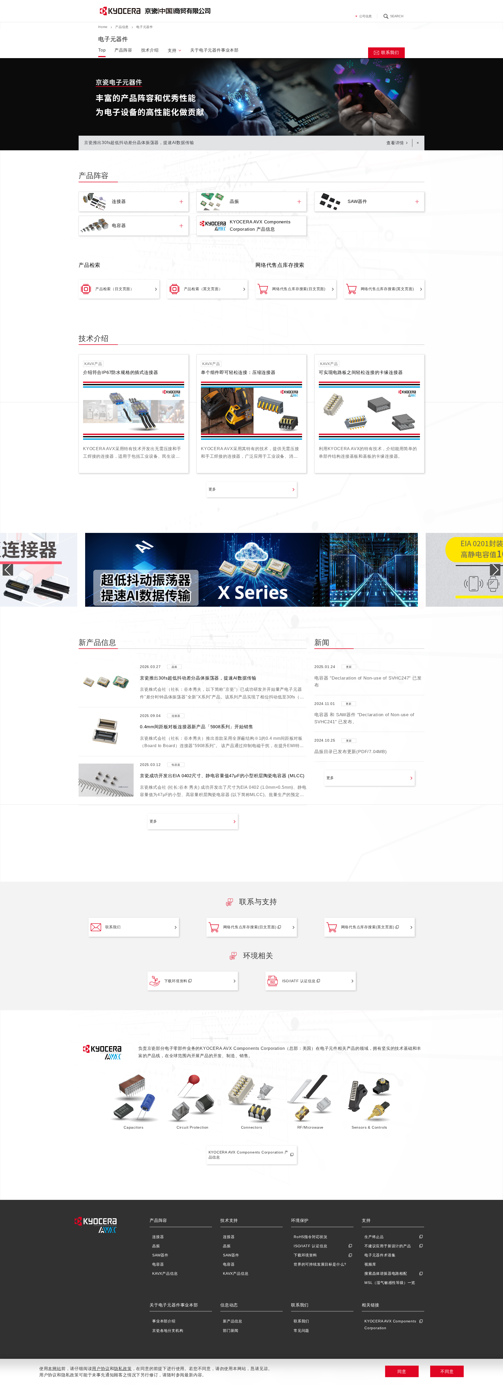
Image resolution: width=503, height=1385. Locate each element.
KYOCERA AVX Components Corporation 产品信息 (249, 1155)
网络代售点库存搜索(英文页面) (387, 289)
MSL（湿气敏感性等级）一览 (389, 1283)
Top (102, 50)
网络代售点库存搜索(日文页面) (299, 289)
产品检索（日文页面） (114, 289)
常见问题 (301, 1330)
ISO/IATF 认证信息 (299, 981)
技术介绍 (150, 50)
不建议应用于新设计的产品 (387, 1246)
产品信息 (122, 27)
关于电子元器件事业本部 (214, 50)
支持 (172, 50)
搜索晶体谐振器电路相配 (385, 1273)
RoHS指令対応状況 (310, 1237)
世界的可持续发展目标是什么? (320, 1264)
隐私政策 (123, 1368)
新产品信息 (232, 1321)
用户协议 (101, 1368)
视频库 (370, 1264)
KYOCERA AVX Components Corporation (390, 1324)
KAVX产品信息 (165, 1273)
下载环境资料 (176, 981)
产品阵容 (123, 50)
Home (103, 27)
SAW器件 (160, 1255)
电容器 (158, 1264)
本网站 (54, 1368)
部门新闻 (230, 1330)
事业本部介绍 (164, 1321)
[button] (495, 570)
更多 (212, 489)
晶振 (156, 1246)
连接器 (158, 1237)
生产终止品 (374, 1237)
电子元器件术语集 (379, 1255)
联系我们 (390, 52)
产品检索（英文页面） (203, 289)
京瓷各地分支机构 (167, 1330)
